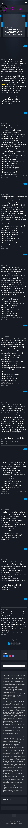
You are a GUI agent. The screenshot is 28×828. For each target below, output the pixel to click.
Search (4, 664)
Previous (2, 24)
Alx (22, 823)
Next (26, 24)
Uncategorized (8, 27)
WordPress (13, 823)
